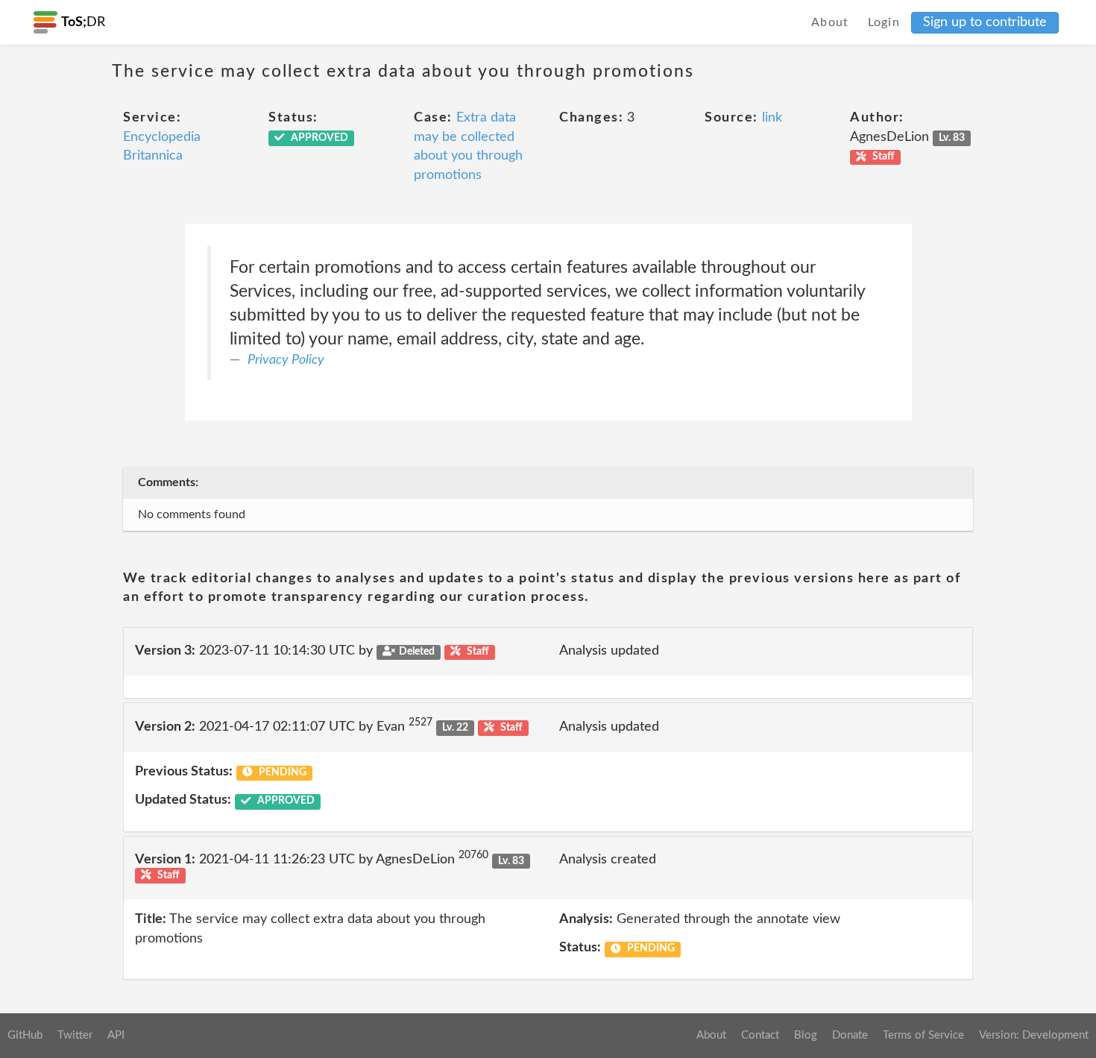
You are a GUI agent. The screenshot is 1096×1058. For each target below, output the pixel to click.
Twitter (74, 1035)
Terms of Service (923, 1035)
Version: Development (1034, 1035)
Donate (850, 1035)
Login (884, 22)
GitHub (24, 1035)
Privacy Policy (286, 360)
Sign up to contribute (985, 22)
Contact (760, 1035)
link (772, 118)
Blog (805, 1035)
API (116, 1035)
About (830, 22)
